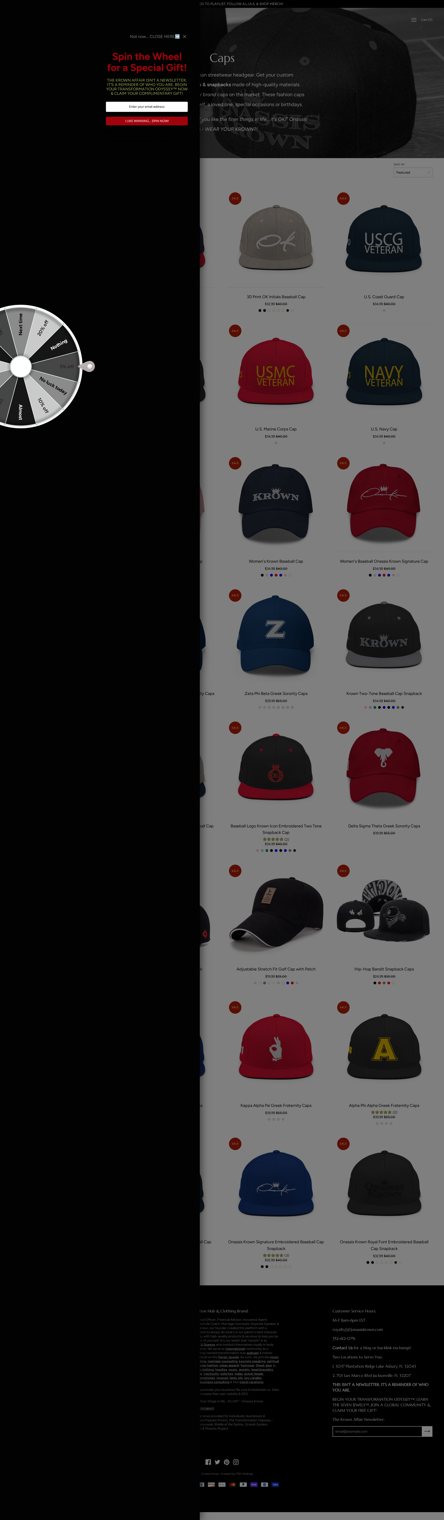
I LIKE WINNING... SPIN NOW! (147, 121)
